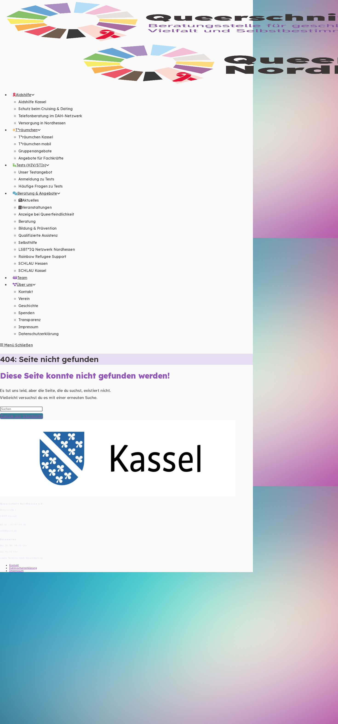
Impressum (16, 570)
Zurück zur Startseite (21, 416)
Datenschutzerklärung (23, 568)
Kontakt (14, 565)
